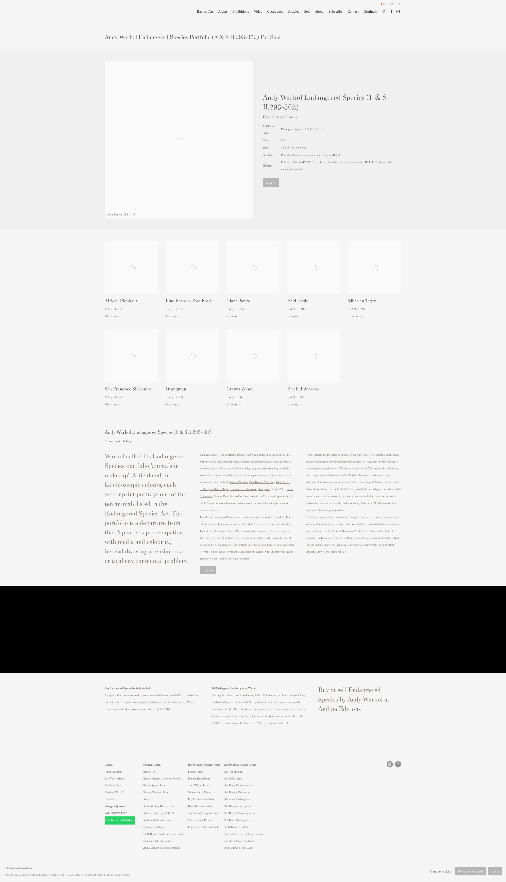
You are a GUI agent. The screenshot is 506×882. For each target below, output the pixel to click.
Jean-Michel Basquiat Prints (203, 813)
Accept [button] (495, 871)
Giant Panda (283, 482)
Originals (370, 11)
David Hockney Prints (200, 806)
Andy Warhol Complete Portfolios (161, 847)
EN (383, 4)
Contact (353, 11)
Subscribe (336, 11)
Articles (293, 11)
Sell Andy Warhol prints (237, 799)
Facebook (392, 11)
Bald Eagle (206, 489)
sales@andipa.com (130, 709)
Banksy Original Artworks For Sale (163, 778)
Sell (307, 11)
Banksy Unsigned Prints (156, 792)
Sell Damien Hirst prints (237, 792)
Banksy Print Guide (154, 826)
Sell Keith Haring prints (237, 820)
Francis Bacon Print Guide (239, 847)
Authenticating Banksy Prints (159, 806)
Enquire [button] (271, 182)
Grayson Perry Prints (199, 792)
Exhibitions (240, 11)
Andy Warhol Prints (199, 785)
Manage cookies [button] (441, 871)
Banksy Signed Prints (155, 785)
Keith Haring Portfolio (236, 826)
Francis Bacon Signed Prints (203, 826)
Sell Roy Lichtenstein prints (239, 813)
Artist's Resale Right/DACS (158, 813)
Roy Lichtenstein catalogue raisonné (244, 833)
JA (392, 4)
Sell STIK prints (233, 778)
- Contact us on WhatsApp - (120, 820)
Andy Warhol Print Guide (157, 820)
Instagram (398, 11)
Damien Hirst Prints (199, 778)
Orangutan (264, 489)
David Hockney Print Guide (239, 840)
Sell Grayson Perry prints (238, 806)
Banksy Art (205, 11)
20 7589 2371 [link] (120, 813)
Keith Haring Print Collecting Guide (163, 833)
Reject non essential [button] (470, 871)
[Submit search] (384, 11)
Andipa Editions (118, 12)
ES (399, 4)
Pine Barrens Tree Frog (262, 482)
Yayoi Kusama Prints (199, 820)
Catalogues (275, 11)
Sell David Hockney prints (238, 785)
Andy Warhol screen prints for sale (270, 722)
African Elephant (238, 482)
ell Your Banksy (234, 771)
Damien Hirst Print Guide (157, 840)
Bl (288, 489)
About (319, 11)
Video (258, 11)
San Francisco (238, 489)
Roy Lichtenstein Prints (201, 799)
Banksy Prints (195, 771)
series (203, 544)
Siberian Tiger (220, 489)
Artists (223, 11)
